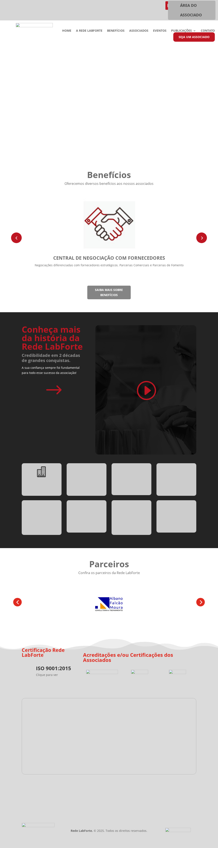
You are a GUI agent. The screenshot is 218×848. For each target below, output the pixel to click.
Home (66, 31)
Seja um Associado (194, 37)
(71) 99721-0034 (55, 786)
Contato (208, 31)
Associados (138, 31)
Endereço (110, 786)
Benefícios (116, 31)
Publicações (181, 31)
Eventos (159, 31)
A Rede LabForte (89, 31)
